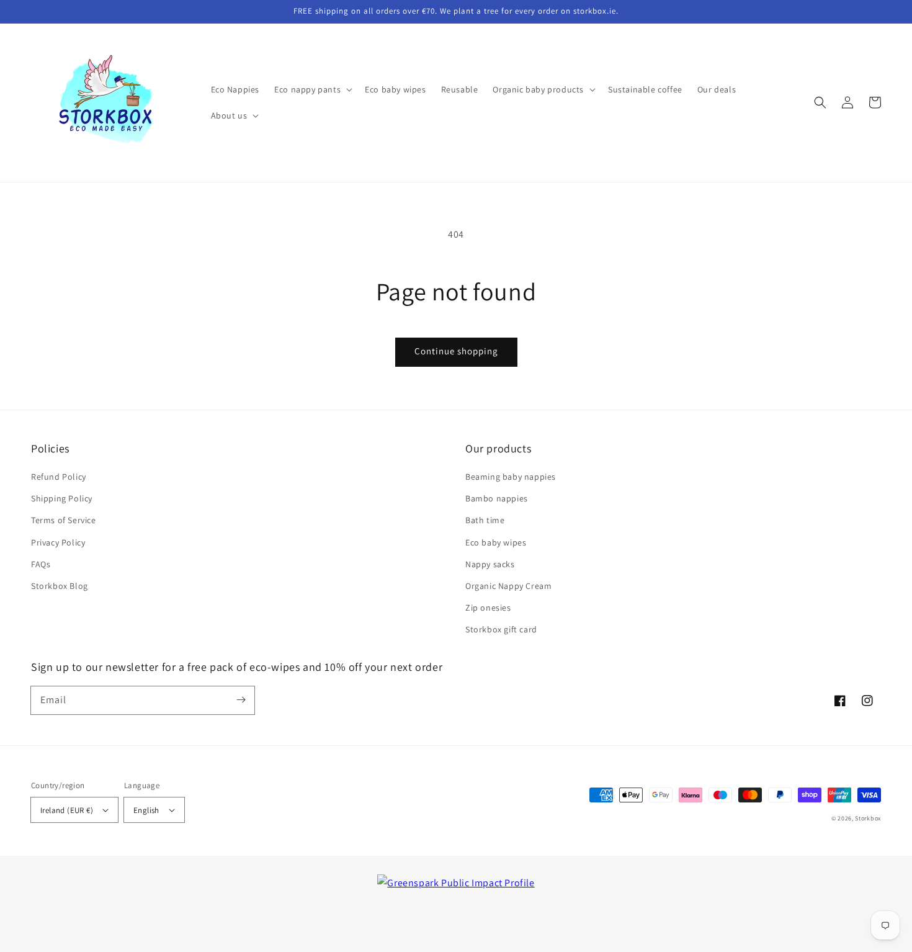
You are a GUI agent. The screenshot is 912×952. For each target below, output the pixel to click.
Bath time (484, 520)
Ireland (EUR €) (66, 810)
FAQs (40, 564)
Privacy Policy (58, 542)
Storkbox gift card (501, 629)
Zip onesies (488, 607)
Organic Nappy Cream (508, 585)
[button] (820, 102)
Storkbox (868, 818)
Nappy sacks (490, 564)
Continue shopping (456, 351)
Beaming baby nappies (510, 476)
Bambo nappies (496, 498)
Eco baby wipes (495, 542)
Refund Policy (58, 476)
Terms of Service (63, 520)
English (146, 810)
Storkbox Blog (59, 585)
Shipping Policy (61, 498)
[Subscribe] (240, 700)
